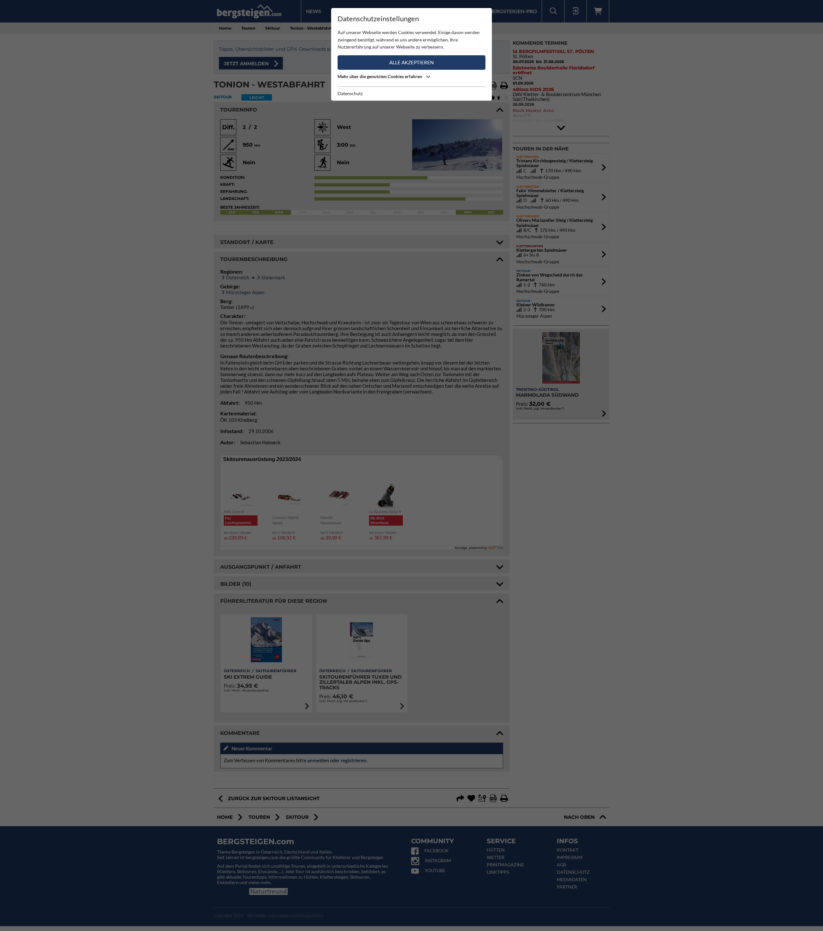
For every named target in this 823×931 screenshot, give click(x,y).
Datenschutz (350, 93)
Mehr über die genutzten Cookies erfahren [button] (380, 76)
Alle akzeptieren (411, 62)
